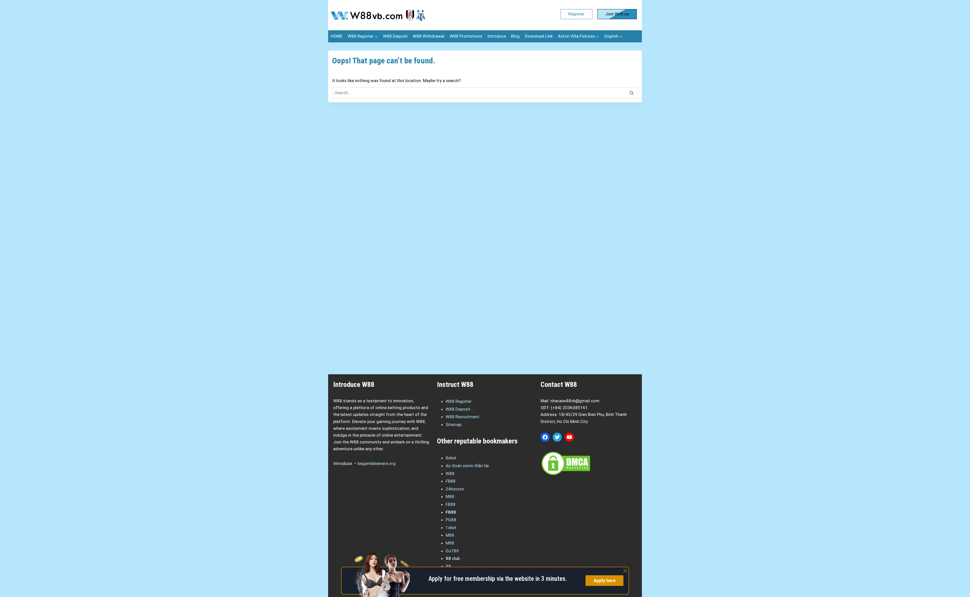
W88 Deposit (395, 36)
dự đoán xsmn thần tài (467, 465)
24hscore (455, 488)
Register (576, 13)
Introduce (496, 36)
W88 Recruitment (462, 416)
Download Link (539, 36)
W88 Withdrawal (428, 36)
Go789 (452, 550)
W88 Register (459, 401)
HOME (336, 36)
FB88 (450, 481)
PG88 (451, 519)
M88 (450, 496)
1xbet (451, 527)
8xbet (451, 457)
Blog (515, 36)
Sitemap (454, 424)
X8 (448, 558)
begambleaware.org (377, 463)
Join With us (617, 13)
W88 (450, 473)
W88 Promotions (466, 36)
